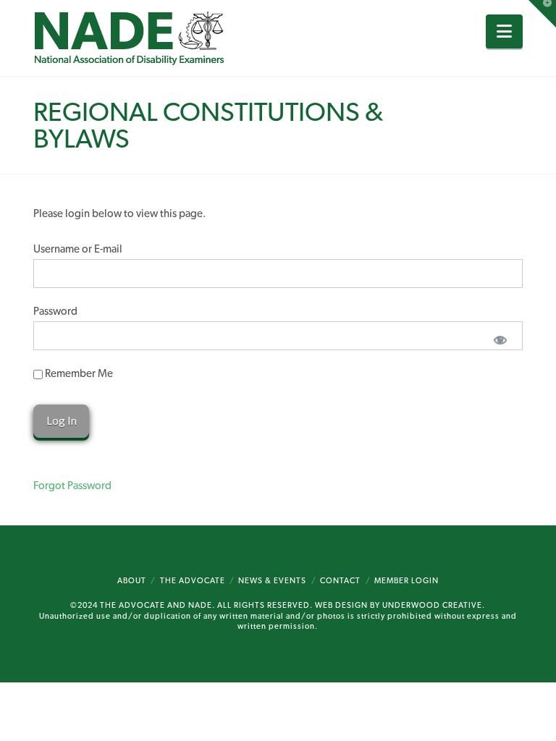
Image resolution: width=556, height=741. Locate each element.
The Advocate (192, 580)
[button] (504, 31)
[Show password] (499, 339)
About (131, 580)
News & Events (272, 580)
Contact (340, 580)
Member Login (406, 580)
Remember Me (78, 373)
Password (55, 311)
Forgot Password (72, 485)
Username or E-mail (77, 248)
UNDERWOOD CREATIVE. (433, 605)
